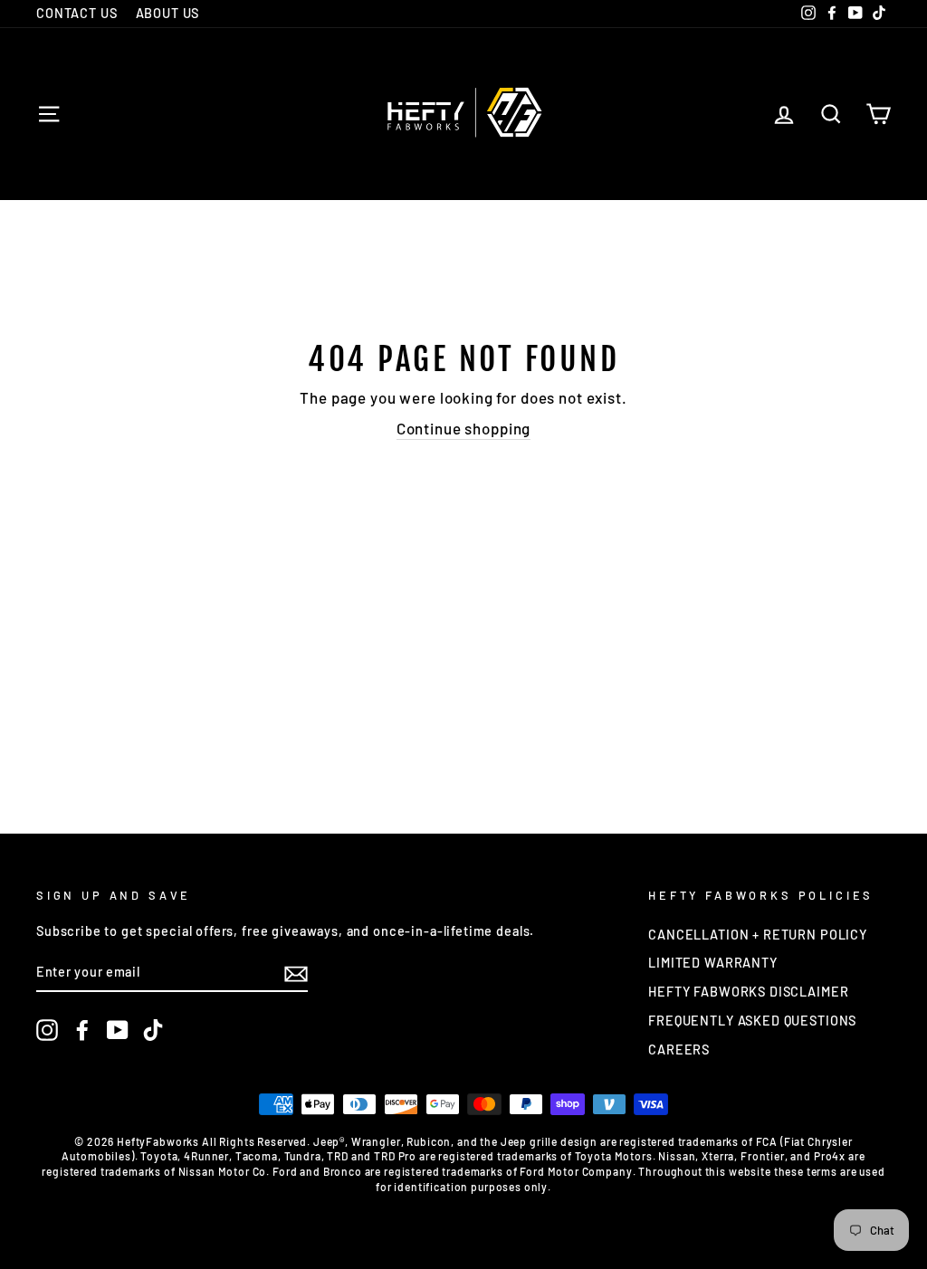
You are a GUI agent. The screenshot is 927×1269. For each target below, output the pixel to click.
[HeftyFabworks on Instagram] (47, 1030)
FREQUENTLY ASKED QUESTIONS (752, 1020)
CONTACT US (77, 13)
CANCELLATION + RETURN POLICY (757, 934)
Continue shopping (463, 428)
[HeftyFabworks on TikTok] (153, 1030)
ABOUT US (168, 13)
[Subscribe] (296, 973)
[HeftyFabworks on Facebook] (82, 1030)
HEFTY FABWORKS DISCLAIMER (748, 991)
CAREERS (679, 1049)
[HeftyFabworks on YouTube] (118, 1030)
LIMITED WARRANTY (713, 962)
